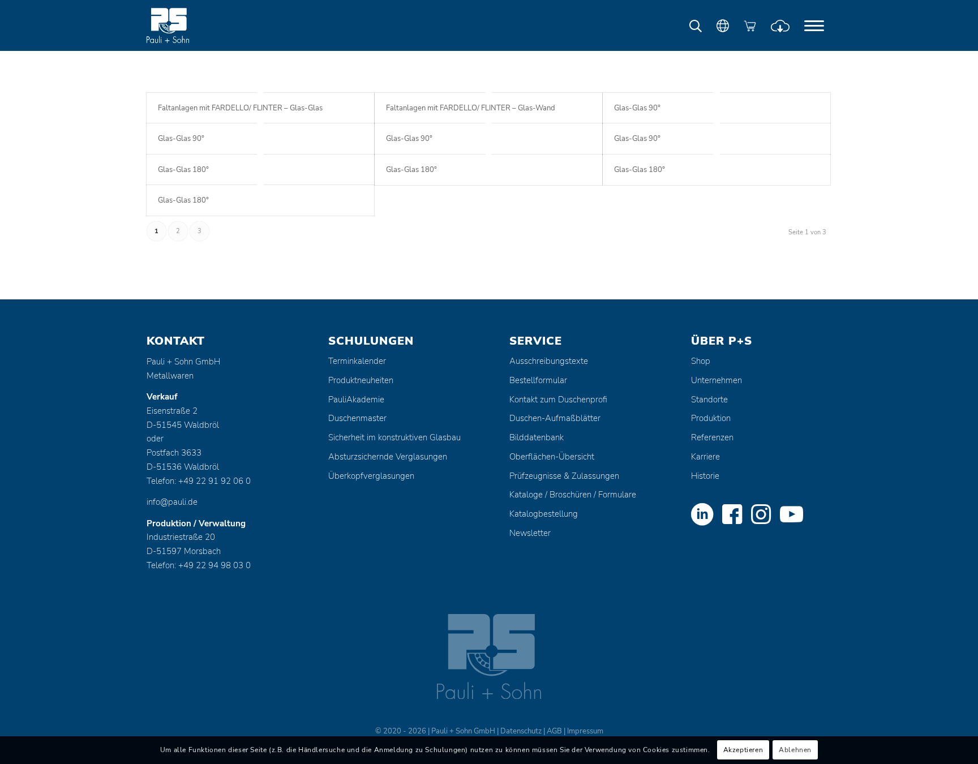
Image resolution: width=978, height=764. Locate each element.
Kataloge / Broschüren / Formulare (572, 494)
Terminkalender (357, 361)
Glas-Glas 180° (183, 170)
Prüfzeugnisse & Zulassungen (564, 476)
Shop (700, 361)
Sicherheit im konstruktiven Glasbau (394, 437)
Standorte (709, 399)
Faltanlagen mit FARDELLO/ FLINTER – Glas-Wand (470, 108)
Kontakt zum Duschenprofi (558, 399)
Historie (705, 476)
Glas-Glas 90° (637, 108)
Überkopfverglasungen (371, 476)
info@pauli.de (172, 502)
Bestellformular (538, 380)
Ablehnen (795, 750)
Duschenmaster (357, 418)
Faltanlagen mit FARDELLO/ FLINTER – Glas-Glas (240, 108)
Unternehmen (716, 380)
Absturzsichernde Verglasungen (387, 456)
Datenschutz (521, 731)
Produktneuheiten (360, 380)
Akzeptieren (743, 750)
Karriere (705, 456)
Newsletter (530, 533)
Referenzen (712, 437)
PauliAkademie (356, 399)
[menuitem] (814, 25)
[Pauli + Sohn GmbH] (189, 25)
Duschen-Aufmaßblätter (554, 418)
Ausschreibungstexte (548, 361)
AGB (554, 731)
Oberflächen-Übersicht (551, 456)
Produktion (711, 418)
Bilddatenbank (536, 437)
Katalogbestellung (543, 514)
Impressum (585, 731)
